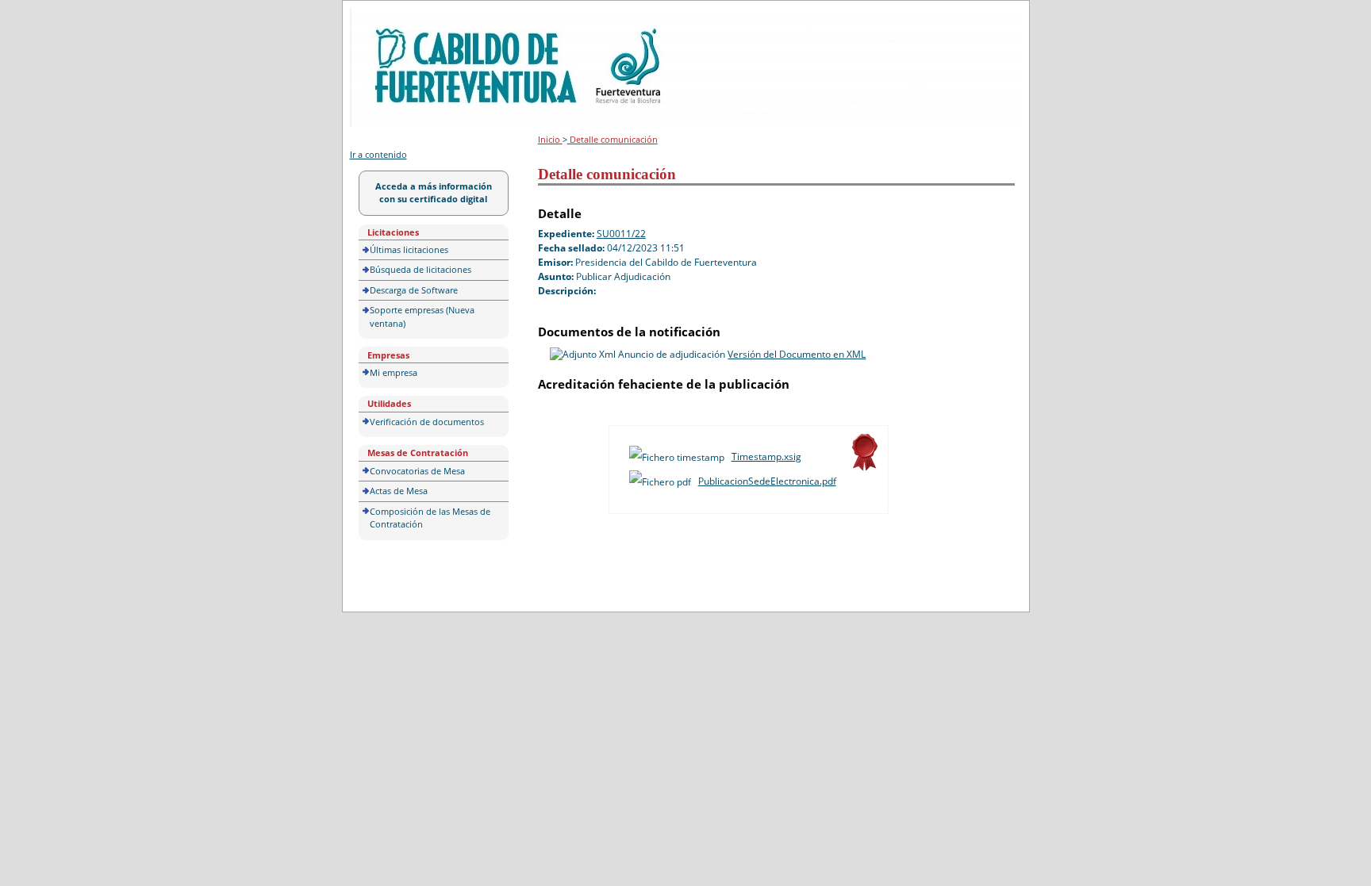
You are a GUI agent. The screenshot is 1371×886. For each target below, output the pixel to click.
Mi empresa (393, 372)
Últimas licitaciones (409, 249)
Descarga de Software (414, 290)
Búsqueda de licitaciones (420, 269)
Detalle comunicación (612, 139)
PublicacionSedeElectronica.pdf (767, 481)
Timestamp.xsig (766, 456)
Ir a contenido (378, 154)
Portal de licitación (398, 17)
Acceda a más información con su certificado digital (433, 192)
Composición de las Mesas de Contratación (430, 518)
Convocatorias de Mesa (417, 471)
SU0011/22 (621, 233)
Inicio (550, 139)
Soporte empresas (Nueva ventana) (422, 316)
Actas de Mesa (399, 491)
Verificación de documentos (427, 422)
